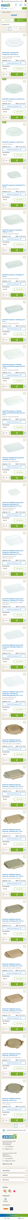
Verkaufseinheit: (6, 66)
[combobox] (14, 8)
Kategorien (7, 20)
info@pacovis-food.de (10, 1160)
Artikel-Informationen (13, 63)
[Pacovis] (5, 5)
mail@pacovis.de (9, 1149)
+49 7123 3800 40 (9, 1146)
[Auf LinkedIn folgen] (11, 1164)
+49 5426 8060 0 (9, 1158)
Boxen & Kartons (7, 12)
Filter (21, 20)
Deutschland (25, 1)
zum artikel (19, 68)
